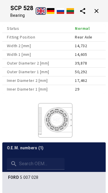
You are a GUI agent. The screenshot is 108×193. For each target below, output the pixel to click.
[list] (54, 177)
